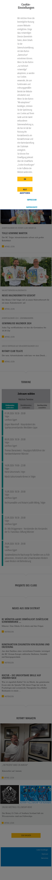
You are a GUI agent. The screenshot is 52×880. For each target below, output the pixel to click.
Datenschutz (31, 207)
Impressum (32, 199)
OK (25, 179)
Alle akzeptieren (25, 190)
